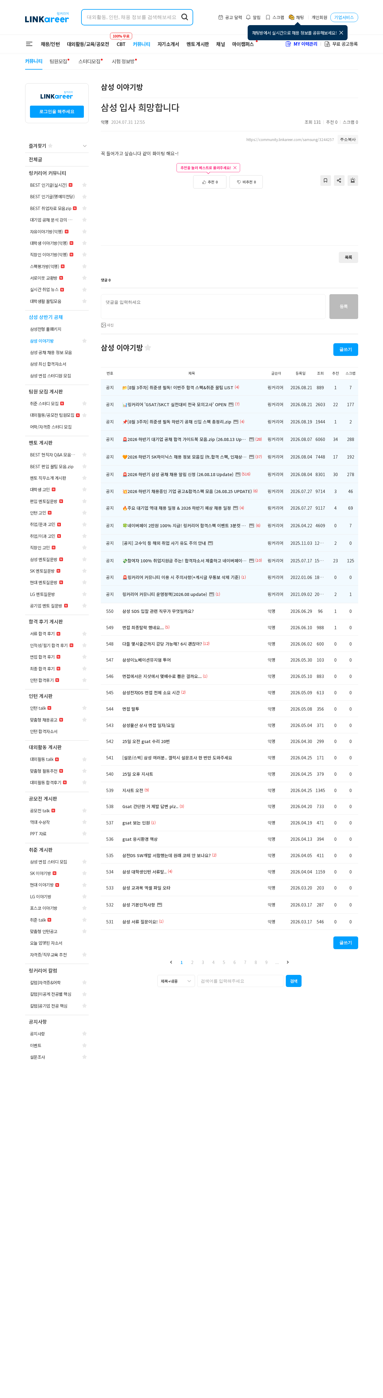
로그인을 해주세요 (56, 111)
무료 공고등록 (345, 44)
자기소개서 (168, 44)
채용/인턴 (50, 44)
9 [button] (266, 962)
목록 (348, 257)
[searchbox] (240, 981)
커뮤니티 (141, 44)
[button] (171, 962)
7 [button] (245, 962)
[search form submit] (184, 17)
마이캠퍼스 (243, 44)
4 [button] (213, 962)
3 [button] (203, 962)
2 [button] (192, 962)
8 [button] (256, 962)
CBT (121, 41)
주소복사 (348, 139)
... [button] (277, 962)
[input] (213, 306)
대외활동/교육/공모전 (88, 44)
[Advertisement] (229, 220)
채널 (220, 44)
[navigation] (57, 159)
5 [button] (224, 962)
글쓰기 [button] (345, 349)
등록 (344, 306)
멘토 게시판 (198, 44)
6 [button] (234, 962)
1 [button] (181, 962)
